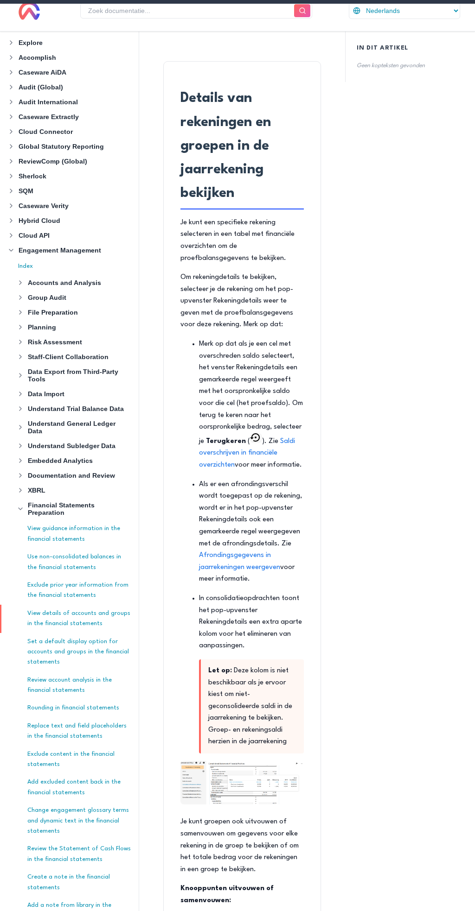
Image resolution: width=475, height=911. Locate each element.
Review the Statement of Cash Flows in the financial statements (79, 854)
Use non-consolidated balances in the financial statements (74, 562)
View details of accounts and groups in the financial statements (78, 618)
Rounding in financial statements (73, 708)
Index (25, 266)
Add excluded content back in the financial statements (74, 787)
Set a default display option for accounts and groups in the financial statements (78, 652)
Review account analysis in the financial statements (69, 685)
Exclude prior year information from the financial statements (77, 590)
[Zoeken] (302, 11)
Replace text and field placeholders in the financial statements (77, 731)
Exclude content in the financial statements (71, 759)
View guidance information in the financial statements (73, 533)
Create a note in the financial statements (68, 882)
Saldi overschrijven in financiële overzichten (247, 453)
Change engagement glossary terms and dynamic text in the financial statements (78, 820)
